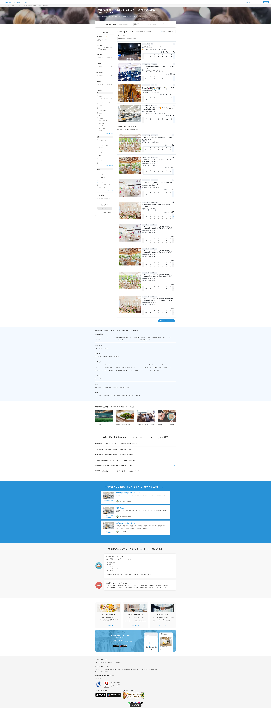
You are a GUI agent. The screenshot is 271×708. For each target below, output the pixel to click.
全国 (96, 348)
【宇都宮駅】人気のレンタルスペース (122, 337)
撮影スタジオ (152, 364)
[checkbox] (97, 96)
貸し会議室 (107, 364)
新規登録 (266, 2)
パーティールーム (134, 364)
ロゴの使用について (153, 669)
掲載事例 (118, 662)
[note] (142, 703)
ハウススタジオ (98, 367)
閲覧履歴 (18, 2)
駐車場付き (132, 395)
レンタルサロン (143, 364)
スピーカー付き (98, 395)
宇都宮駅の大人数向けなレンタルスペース (41, 5)
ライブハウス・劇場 (154, 370)
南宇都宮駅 (116, 356)
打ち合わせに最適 (107, 387)
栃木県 (25, 5)
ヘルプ (26, 2)
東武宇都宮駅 (98, 356)
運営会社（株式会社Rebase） (102, 671)
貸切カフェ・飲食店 (157, 367)
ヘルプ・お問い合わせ (142, 669)
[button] (135, 445)
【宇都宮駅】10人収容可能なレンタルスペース (150, 339)
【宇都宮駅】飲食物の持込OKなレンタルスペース (163, 337)
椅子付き (138, 395)
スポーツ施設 (110, 370)
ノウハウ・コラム (99, 669)
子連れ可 (128, 387)
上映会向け (122, 387)
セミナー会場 (160, 364)
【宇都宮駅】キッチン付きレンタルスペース (105, 339)
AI (173, 135)
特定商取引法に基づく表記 (130, 669)
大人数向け (120, 38)
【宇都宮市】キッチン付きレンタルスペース (127, 339)
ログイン (258, 2)
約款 (111, 669)
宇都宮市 (30, 5)
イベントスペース (147, 367)
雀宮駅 (110, 356)
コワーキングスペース (127, 367)
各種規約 (107, 669)
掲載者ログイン (111, 662)
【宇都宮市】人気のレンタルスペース (104, 337)
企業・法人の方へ (99, 678)
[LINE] (129, 703)
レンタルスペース (99, 364)
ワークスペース (125, 364)
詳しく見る (134, 625)
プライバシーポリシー (118, 669)
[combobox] (141, 24)
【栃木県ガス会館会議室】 (109, 501)
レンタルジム (117, 367)
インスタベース (6, 5)
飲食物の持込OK (99, 378)
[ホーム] (7, 2)
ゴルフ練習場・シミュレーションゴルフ (124, 370)
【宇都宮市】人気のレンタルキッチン (141, 337)
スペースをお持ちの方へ (100, 662)
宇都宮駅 (105, 356)
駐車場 (136, 370)
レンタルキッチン (108, 367)
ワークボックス (168, 364)
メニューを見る (107, 625)
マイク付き (106, 395)
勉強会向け (115, 387)
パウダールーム (167, 367)
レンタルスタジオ (116, 364)
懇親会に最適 (98, 387)
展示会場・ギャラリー (100, 370)
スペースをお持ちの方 (248, 2)
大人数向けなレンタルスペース (17, 5)
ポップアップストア (144, 370)
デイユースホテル (137, 367)
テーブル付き (125, 395)
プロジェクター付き (115, 395)
